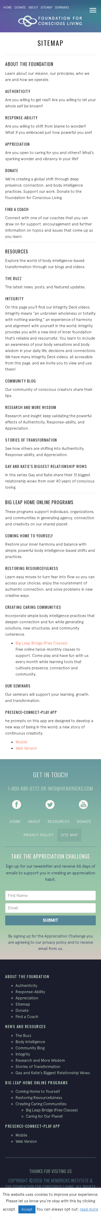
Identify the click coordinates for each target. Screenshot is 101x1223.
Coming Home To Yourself (29, 535)
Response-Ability (21, 117)
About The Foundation (29, 64)
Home (7, 7)
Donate (20, 7)
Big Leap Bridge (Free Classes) (41, 643)
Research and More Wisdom (30, 407)
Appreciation (17, 144)
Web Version (26, 748)
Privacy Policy (39, 835)
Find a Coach (17, 209)
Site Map (69, 835)
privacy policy (54, 942)
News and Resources (25, 1026)
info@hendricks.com (70, 788)
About (33, 7)
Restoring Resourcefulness (31, 568)
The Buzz (13, 278)
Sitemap (46, 7)
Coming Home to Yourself (38, 1091)
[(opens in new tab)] (16, 804)
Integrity (14, 298)
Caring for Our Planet (44, 1116)
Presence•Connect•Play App (31, 712)
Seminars (62, 7)
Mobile (21, 742)
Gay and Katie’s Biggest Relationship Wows (46, 466)
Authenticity (17, 91)
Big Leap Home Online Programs (39, 502)
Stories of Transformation (31, 440)
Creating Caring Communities (33, 607)
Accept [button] (26, 1209)
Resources (16, 251)
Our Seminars (18, 686)
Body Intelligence (30, 1041)
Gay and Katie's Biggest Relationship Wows (53, 1073)
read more (89, 1209)
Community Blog (20, 381)
